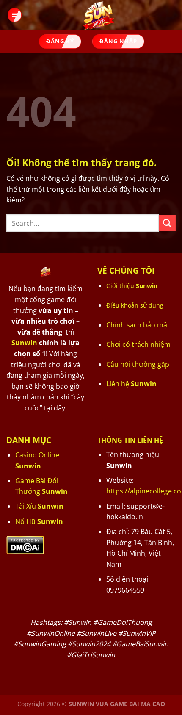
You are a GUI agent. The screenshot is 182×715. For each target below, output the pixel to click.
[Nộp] (167, 223)
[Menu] (14, 15)
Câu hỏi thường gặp (137, 364)
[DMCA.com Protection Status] (25, 544)
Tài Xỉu (39, 506)
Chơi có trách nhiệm (138, 344)
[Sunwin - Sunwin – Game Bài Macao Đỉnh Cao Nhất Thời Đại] (98, 15)
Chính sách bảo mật (138, 325)
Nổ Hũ (39, 521)
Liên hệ (131, 383)
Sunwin (24, 342)
